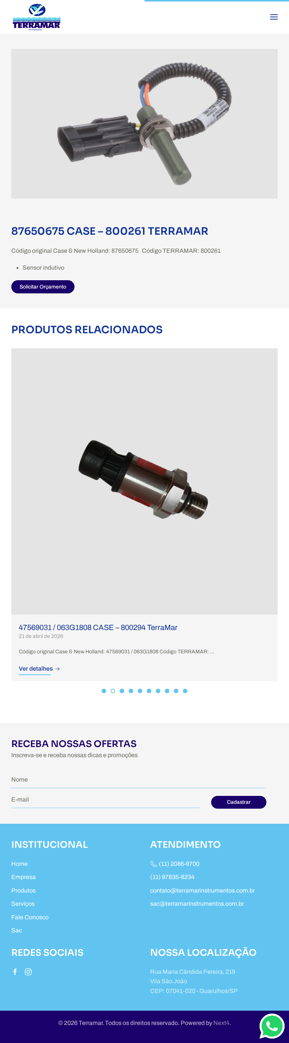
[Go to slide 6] (149, 691)
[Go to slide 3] (122, 691)
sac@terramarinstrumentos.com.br (197, 903)
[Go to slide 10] (185, 691)
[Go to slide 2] (113, 691)
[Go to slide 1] (104, 691)
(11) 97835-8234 (172, 877)
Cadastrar (239, 802)
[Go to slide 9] (176, 691)
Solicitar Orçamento (43, 287)
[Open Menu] (274, 17)
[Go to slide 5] (140, 691)
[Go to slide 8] (167, 691)
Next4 (221, 1023)
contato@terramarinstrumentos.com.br (202, 890)
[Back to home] (37, 17)
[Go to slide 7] (158, 691)
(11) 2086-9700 (178, 864)
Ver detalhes (36, 668)
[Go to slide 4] (131, 691)
